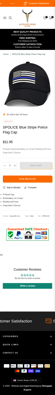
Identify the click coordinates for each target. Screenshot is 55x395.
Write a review (27, 286)
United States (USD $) (27, 380)
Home (6, 54)
